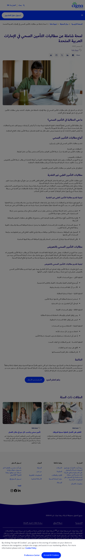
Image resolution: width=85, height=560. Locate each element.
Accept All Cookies (51, 555)
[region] (42, 549)
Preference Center (32, 555)
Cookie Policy (30, 548)
